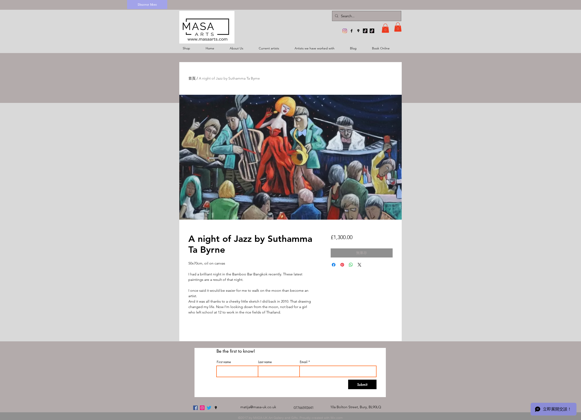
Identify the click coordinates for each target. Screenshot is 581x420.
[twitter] (209, 407)
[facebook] (351, 31)
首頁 (192, 78)
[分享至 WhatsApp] (351, 264)
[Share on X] (359, 264)
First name (224, 362)
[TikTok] (365, 31)
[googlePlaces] (358, 31)
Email (303, 362)
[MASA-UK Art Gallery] (344, 31)
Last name (265, 362)
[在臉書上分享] (333, 264)
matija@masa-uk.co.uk (258, 407)
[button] (385, 28)
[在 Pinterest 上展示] (342, 264)
